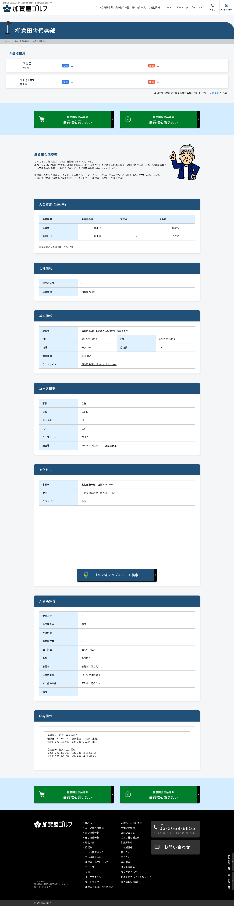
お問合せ (214, 93)
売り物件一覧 (122, 7)
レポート (178, 7)
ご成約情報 (154, 7)
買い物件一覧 (139, 7)
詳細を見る (111, 445)
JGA (84, 355)
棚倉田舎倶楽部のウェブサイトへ (99, 364)
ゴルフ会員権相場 (103, 7)
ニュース (167, 7)
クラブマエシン (194, 7)
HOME (7, 41)
